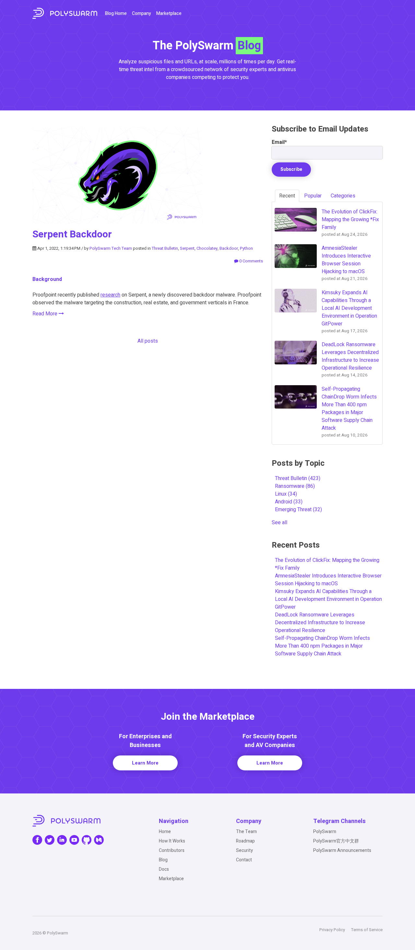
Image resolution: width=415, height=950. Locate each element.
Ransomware (295, 486)
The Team (246, 831)
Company (141, 13)
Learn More (145, 762)
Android (288, 502)
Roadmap (245, 841)
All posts (147, 341)
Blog (163, 859)
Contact (244, 859)
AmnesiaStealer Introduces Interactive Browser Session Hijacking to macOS (328, 580)
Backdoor (228, 248)
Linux (286, 494)
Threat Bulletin (165, 248)
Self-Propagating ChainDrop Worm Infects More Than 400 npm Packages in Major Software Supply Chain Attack (322, 646)
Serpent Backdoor (72, 234)
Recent (287, 196)
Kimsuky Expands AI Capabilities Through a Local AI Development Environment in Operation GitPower (328, 599)
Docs (164, 869)
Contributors (171, 850)
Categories (343, 196)
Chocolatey (207, 248)
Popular (313, 196)
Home (165, 831)
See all (279, 522)
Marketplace (169, 13)
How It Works (172, 841)
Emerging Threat (298, 509)
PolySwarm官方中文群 (336, 841)
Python (246, 248)
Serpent (187, 248)
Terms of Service (367, 930)
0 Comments (250, 261)
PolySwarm (324, 831)
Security (244, 850)
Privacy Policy (332, 930)
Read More (45, 314)
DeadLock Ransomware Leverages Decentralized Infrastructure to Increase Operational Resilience (320, 622)
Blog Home (116, 13)
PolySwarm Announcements (342, 850)
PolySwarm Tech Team (110, 248)
